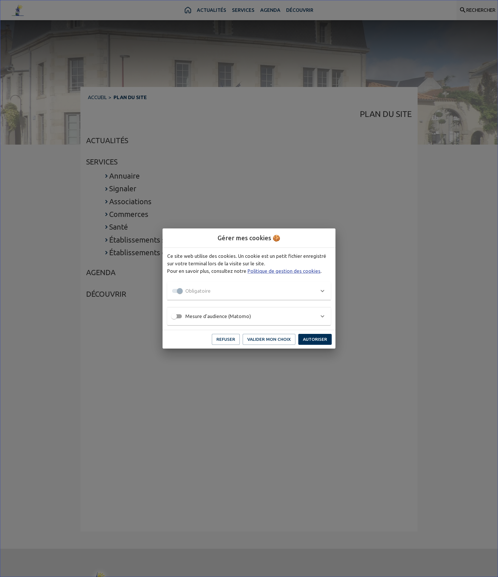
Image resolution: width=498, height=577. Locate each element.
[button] (249, 291)
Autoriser (315, 339)
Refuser (225, 339)
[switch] (174, 316)
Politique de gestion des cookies (284, 271)
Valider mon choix (269, 339)
